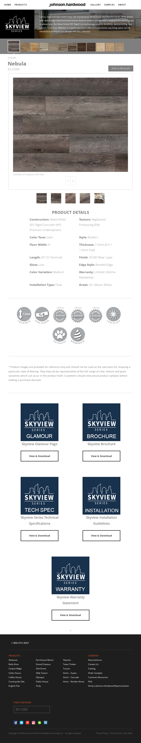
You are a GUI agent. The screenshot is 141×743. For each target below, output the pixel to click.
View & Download (39, 456)
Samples (109, 4)
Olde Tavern (42, 673)
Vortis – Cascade (71, 677)
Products (21, 4)
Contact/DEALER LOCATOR (106, 14)
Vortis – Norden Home (73, 681)
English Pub (14, 685)
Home (7, 4)
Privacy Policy (102, 733)
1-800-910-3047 (20, 642)
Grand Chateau (43, 664)
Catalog (91, 668)
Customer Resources (98, 677)
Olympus (40, 677)
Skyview (67, 660)
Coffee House (15, 677)
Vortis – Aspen (70, 673)
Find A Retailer (121, 68)
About (122, 4)
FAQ (90, 681)
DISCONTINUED (13, 14)
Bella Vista (14, 664)
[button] (68, 180)
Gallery (95, 4)
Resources (32, 14)
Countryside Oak (16, 681)
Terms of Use (116, 733)
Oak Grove (41, 668)
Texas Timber (69, 664)
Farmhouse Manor (45, 660)
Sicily (38, 685)
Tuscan (66, 668)
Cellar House (15, 673)
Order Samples (95, 673)
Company (93, 655)
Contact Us (93, 664)
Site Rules (128, 733)
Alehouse (13, 660)
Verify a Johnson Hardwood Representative (108, 685)
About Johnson (95, 660)
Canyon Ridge (15, 668)
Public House (42, 681)
